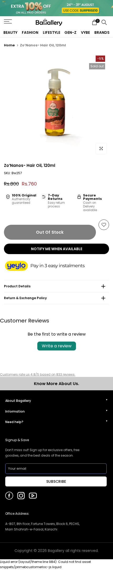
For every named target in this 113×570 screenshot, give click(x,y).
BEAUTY (10, 32)
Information (15, 411)
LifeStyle (51, 32)
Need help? (14, 422)
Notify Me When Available (56, 248)
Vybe (85, 32)
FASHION (30, 32)
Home (9, 45)
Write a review (56, 346)
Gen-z (70, 32)
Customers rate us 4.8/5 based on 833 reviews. (37, 374)
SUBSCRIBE (56, 481)
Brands (102, 32)
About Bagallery (18, 400)
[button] (50, 266)
